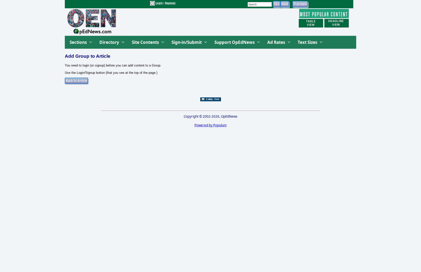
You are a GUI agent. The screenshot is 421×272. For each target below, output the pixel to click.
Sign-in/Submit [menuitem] (187, 42)
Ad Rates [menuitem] (276, 42)
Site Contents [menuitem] (145, 42)
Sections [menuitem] (78, 42)
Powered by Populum (210, 125)
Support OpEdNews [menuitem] (234, 42)
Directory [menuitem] (109, 42)
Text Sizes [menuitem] (307, 42)
